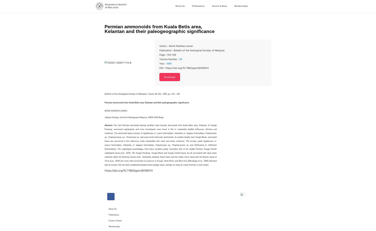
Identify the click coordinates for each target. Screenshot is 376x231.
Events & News (219, 6)
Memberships (241, 6)
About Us (180, 6)
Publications (198, 6)
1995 (169, 63)
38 (180, 59)
